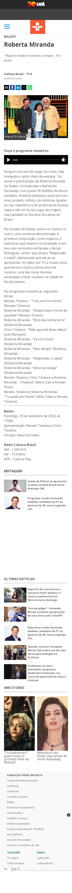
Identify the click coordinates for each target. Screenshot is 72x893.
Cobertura (13, 786)
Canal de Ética (15, 813)
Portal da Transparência (20, 807)
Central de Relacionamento (22, 780)
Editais (10, 802)
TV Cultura (37, 27)
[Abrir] (7, 27)
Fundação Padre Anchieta (24, 775)
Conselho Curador (17, 797)
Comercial (13, 791)
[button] (6, 87)
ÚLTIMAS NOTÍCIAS (19, 579)
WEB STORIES (14, 688)
